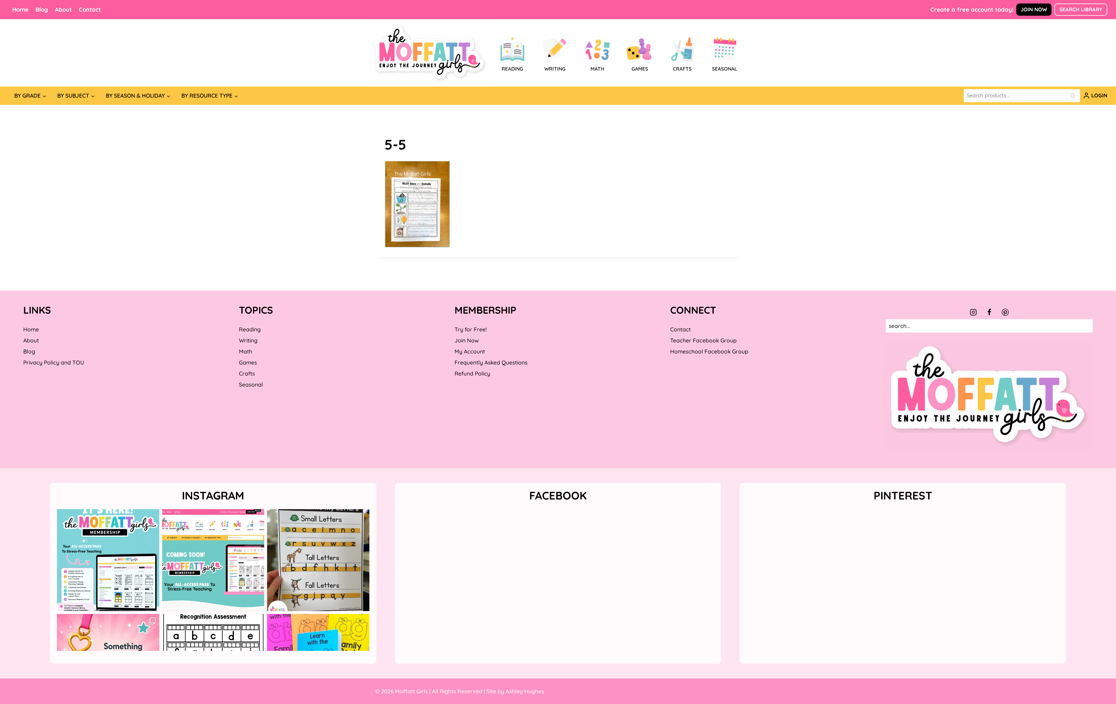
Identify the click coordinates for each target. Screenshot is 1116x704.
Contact (90, 9)
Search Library (1080, 9)
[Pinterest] (1005, 312)
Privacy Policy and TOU (53, 362)
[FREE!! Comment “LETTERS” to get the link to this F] (318, 560)
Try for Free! (471, 329)
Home (20, 9)
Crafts (247, 373)
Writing (248, 340)
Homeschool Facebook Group (709, 351)
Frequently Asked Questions (491, 362)
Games (248, 362)
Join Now (1034, 9)
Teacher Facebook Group (703, 340)
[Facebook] (989, 312)
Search (1074, 95)
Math (245, 351)
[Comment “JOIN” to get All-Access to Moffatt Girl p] (213, 560)
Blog (41, 9)
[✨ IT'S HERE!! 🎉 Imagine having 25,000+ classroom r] (108, 560)
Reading (250, 329)
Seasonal (251, 384)
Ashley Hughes (525, 691)
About (63, 9)
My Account (470, 351)
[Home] (431, 53)
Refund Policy (472, 373)
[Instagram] (973, 312)
